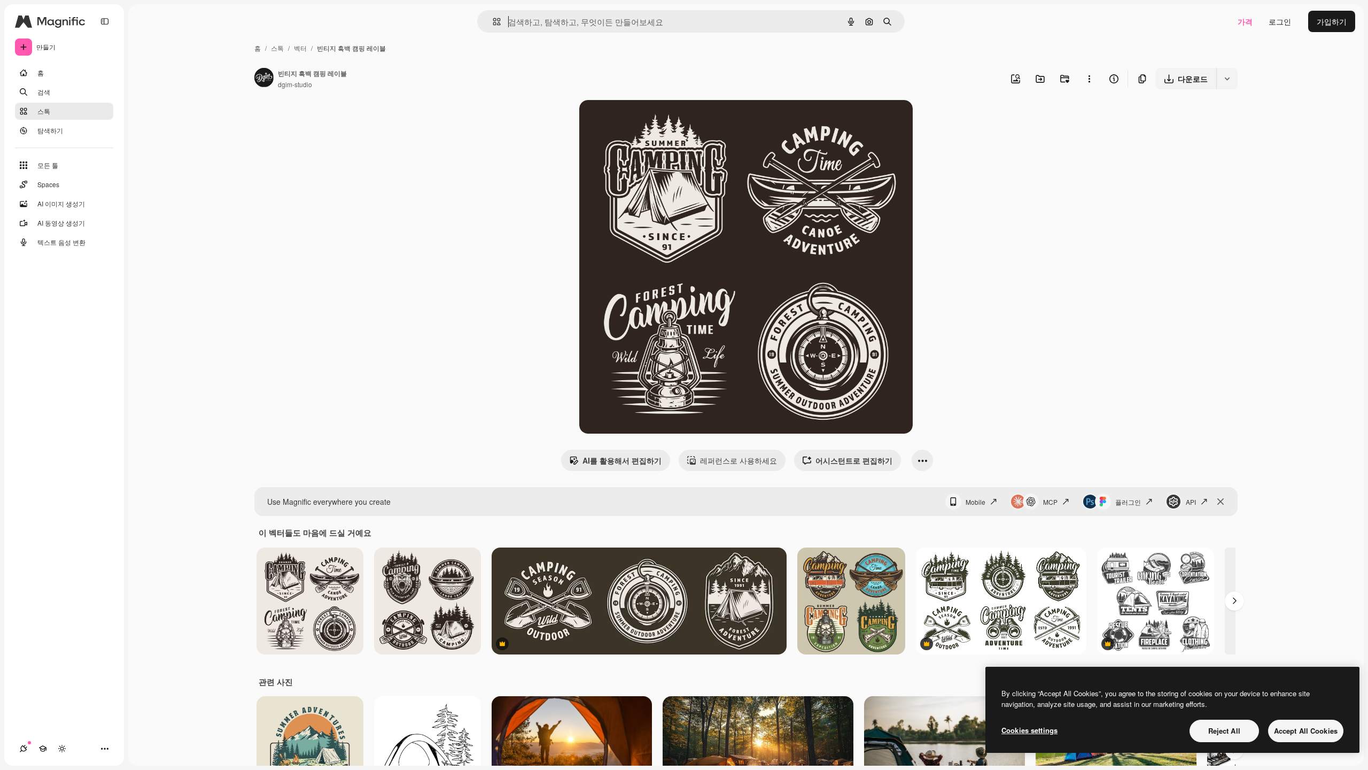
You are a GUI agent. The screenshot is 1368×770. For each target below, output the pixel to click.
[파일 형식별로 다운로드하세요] (1227, 78)
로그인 (1280, 21)
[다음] (1234, 601)
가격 (1245, 21)
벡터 (300, 47)
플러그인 (1128, 501)
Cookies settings (1029, 730)
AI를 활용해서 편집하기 (622, 460)
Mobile (975, 501)
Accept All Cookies (1306, 731)
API (1191, 501)
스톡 (277, 47)
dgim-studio (295, 84)
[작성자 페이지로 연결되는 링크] (264, 78)
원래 (641, 120)
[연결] (23, 748)
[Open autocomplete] (492, 22)
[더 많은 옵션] (1089, 78)
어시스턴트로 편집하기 (853, 460)
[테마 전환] (62, 748)
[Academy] (42, 748)
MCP (1050, 501)
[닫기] (1220, 501)
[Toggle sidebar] (104, 21)
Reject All (1224, 731)
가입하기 (1332, 21)
